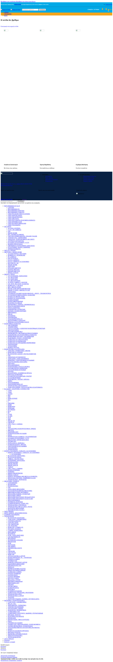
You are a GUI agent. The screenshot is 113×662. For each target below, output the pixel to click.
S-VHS (10, 414)
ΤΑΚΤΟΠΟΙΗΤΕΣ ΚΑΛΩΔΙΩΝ (17, 446)
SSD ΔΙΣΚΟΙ (11, 546)
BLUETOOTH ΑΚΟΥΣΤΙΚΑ (16, 455)
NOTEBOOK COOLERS (15, 540)
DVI (9, 400)
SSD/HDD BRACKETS (15, 548)
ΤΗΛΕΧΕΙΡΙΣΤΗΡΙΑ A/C (15, 384)
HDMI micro (11, 406)
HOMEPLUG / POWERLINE (16, 255)
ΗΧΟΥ (10, 435)
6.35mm (10, 393)
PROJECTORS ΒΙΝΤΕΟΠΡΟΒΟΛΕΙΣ (19, 288)
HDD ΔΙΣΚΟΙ (12, 532)
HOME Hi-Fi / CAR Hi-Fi (15, 285)
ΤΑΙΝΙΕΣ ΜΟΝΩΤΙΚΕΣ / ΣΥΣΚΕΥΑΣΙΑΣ (20, 626)
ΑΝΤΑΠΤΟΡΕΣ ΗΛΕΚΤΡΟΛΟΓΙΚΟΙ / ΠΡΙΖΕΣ (22, 428)
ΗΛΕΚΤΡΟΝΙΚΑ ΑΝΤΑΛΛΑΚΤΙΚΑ (19, 366)
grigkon (24, 199)
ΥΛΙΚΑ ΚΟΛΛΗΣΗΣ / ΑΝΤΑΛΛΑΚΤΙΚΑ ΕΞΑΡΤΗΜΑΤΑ (25, 387)
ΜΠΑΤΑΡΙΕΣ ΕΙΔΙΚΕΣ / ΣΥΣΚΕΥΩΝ (19, 494)
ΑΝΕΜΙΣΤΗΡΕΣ (13, 327)
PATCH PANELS (13, 258)
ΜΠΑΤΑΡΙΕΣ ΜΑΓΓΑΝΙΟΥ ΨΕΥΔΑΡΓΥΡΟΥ (21, 497)
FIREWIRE (11, 403)
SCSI (9, 417)
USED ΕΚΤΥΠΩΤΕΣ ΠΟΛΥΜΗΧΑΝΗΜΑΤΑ (21, 220)
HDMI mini (11, 408)
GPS (9, 231)
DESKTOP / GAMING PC (15, 527)
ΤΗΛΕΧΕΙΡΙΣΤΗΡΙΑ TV (15, 319)
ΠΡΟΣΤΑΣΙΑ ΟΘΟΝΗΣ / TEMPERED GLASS (22, 478)
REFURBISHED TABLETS (16, 212)
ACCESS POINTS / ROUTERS (17, 253)
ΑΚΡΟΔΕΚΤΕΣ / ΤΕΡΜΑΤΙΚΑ (17, 605)
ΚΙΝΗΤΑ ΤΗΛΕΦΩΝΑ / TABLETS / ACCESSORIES (23, 452)
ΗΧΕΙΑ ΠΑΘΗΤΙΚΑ (14, 308)
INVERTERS (12, 484)
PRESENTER (12, 541)
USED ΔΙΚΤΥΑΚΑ (13, 218)
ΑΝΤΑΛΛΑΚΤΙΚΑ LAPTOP (16, 556)
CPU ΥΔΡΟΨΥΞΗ (13, 524)
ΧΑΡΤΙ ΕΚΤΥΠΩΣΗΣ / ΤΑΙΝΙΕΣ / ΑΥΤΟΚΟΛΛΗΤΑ (23, 599)
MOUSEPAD (12, 538)
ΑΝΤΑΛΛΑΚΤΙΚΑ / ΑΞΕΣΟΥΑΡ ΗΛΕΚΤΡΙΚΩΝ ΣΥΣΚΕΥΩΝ (26, 328)
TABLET (10, 467)
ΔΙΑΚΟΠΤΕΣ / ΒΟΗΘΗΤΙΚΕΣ (17, 610)
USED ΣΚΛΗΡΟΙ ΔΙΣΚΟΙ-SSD (17, 223)
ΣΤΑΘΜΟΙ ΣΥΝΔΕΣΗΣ (15, 591)
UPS (9, 487)
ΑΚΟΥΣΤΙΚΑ (12, 292)
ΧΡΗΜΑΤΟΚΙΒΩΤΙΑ (14, 249)
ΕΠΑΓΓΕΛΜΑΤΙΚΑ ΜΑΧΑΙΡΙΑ (17, 362)
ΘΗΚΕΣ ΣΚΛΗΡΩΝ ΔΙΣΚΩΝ (16, 570)
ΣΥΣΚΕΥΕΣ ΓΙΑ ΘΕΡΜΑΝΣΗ (17, 341)
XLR (9, 427)
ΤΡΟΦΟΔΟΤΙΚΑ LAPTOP (16, 595)
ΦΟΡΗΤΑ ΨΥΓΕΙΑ (13, 347)
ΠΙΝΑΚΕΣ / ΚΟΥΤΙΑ (14, 615)
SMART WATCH (13, 465)
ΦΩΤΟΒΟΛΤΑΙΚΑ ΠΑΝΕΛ (16, 510)
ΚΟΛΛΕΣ (11, 371)
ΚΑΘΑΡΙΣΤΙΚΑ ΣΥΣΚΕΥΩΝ (16, 309)
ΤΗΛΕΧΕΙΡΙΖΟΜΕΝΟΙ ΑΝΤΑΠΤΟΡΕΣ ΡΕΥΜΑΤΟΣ (24, 627)
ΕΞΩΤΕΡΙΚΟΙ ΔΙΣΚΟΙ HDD (16, 564)
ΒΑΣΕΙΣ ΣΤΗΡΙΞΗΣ (14, 470)
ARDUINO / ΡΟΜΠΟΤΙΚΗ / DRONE (19, 350)
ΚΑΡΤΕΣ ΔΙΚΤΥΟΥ (14, 269)
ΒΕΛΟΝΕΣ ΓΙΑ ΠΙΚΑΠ (15, 303)
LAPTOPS (11, 207)
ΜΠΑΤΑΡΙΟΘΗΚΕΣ (14, 500)
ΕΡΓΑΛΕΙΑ (11, 363)
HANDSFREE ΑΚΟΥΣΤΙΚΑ (16, 460)
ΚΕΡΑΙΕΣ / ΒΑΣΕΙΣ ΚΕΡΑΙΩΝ (17, 311)
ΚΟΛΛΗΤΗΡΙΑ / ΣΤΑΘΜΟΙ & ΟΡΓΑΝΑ (20, 373)
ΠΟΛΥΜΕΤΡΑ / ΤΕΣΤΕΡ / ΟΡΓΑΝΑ (18, 379)
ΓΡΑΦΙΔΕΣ (11, 471)
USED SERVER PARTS (15, 215)
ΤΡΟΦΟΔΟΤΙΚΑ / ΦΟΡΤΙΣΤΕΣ (17, 479)
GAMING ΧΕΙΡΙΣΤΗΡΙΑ (15, 530)
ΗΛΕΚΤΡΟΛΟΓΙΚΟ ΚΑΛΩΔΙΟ (17, 433)
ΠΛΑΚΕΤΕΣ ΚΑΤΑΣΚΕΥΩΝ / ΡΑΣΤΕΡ (20, 376)
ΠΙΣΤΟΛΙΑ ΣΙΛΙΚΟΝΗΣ (15, 374)
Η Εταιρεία (49, 176)
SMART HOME (12, 233)
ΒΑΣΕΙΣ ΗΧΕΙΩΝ (13, 300)
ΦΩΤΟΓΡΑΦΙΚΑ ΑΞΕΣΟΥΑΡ (16, 320)
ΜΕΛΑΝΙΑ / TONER (14, 580)
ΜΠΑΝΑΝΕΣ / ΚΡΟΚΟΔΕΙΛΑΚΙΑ (18, 440)
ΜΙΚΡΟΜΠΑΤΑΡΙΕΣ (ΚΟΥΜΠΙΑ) (18, 492)
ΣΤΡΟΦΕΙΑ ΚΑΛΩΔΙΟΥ (15, 623)
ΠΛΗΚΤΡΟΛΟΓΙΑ (13, 588)
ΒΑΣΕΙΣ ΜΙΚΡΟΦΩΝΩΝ (15, 301)
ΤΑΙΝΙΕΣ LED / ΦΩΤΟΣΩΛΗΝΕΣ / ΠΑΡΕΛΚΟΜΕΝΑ (24, 624)
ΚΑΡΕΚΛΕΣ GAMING (15, 572)
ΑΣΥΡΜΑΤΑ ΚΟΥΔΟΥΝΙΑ (16, 241)
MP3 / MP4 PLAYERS (14, 287)
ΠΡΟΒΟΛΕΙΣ (12, 618)
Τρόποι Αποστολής (88, 178)
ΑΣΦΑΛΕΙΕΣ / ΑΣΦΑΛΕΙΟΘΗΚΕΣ (18, 358)
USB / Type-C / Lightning (15, 424)
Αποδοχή (19, 660)
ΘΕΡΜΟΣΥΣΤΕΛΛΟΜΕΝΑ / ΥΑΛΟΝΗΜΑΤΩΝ (22, 436)
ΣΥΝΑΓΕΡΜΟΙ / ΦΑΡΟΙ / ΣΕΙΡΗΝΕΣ (19, 247)
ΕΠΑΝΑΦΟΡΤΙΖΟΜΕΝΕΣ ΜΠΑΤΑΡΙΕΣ (20, 490)
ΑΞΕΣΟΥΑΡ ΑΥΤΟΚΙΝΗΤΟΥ (17, 357)
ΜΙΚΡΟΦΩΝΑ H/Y (13, 583)
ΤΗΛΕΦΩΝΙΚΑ (12, 448)
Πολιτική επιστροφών (52, 179)
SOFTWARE (11, 545)
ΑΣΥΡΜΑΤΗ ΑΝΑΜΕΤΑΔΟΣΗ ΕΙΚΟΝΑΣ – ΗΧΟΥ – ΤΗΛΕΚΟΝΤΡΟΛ (29, 293)
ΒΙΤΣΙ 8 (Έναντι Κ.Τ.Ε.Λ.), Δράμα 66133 (12, 184)
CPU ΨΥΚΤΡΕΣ (12, 525)
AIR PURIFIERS (13, 325)
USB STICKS (12, 553)
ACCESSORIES (16, 454)
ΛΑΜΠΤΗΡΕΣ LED (14, 611)
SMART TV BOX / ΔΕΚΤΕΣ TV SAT (19, 290)
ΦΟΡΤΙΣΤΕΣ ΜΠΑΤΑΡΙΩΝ (16, 508)
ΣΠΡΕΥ (10, 381)
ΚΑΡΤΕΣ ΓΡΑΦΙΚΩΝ (14, 573)
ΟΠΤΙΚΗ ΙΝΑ (12, 441)
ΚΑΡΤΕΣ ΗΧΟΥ (13, 575)
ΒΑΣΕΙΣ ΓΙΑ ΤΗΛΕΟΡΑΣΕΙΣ (16, 298)
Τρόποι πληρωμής (88, 179)
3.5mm (10, 392)
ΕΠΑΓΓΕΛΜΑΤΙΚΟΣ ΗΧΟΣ (16, 306)
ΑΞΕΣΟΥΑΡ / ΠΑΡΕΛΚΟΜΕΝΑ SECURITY (21, 239)
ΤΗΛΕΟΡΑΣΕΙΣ (12, 344)
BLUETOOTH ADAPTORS (16, 518)
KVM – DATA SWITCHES (16, 535)
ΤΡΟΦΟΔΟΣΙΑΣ (13, 449)
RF (9, 413)
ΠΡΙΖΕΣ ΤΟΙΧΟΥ (13, 272)
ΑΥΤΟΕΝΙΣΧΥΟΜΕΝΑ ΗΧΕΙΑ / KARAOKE (21, 295)
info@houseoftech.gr (6, 185)
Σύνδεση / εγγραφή (9, 642)
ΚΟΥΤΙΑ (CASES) (13, 578)
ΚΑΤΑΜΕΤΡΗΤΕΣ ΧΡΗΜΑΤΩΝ (17, 368)
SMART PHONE (13, 463)
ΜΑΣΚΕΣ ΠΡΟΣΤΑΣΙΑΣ (15, 244)
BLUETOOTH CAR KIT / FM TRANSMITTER (22, 354)
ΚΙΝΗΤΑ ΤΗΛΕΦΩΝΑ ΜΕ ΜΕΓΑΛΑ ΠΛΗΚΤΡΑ (22, 476)
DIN (9, 397)
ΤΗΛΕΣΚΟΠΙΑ (12, 317)
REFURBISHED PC (14, 209)
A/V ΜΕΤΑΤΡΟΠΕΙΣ (14, 280)
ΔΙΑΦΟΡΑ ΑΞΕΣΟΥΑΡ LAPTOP (17, 562)
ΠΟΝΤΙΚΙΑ (11, 589)
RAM (9, 543)
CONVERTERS (12, 483)
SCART (10, 416)
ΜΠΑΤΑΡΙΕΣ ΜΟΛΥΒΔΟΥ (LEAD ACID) (20, 498)
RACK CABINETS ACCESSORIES (18, 261)
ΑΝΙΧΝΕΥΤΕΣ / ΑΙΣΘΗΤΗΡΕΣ (17, 237)
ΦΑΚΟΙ (10, 629)
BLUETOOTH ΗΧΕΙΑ (14, 457)
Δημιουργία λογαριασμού (8, 655)
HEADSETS (11, 533)
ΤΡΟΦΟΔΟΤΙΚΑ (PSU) (15, 594)
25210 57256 (17, 4)
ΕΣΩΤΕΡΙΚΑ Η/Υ (13, 432)
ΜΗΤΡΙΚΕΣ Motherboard (15, 581)
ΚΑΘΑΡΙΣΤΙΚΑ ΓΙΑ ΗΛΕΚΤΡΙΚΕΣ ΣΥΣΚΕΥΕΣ (22, 335)
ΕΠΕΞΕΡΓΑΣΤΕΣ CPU (14, 565)
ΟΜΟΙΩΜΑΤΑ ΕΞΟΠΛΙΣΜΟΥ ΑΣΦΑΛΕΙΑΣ (21, 245)
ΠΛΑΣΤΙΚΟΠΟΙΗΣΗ (14, 378)
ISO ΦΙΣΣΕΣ (11, 409)
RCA (9, 411)
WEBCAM (11, 554)
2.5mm (10, 390)
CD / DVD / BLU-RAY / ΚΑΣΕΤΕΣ (18, 284)
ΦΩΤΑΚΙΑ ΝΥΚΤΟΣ (14, 632)
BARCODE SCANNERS (15, 352)
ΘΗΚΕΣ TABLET (13, 475)
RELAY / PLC (12, 603)
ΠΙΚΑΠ (10, 314)
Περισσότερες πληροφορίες (9, 660)
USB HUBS (11, 551)
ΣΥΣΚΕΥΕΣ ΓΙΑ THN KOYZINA (18, 339)
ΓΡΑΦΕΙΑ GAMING (14, 559)
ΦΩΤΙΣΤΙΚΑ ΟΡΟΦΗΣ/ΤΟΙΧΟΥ (17, 634)
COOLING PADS (13, 522)
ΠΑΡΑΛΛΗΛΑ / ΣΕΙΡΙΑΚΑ (16, 443)
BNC (9, 395)
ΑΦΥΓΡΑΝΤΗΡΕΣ (13, 330)
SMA (9, 419)
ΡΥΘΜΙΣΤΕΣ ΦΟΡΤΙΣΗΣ (15, 502)
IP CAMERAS (12, 257)
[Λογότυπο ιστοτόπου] (6, 9)
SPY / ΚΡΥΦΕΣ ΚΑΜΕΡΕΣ (16, 234)
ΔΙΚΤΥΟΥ (11, 430)
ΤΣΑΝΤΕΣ (11, 597)
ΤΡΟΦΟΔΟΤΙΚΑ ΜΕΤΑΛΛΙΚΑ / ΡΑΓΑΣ (20, 506)
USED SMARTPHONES (15, 217)
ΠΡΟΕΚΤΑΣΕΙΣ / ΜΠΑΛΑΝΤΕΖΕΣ (18, 619)
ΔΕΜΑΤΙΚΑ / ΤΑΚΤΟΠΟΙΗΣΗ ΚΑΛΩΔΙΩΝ (21, 360)
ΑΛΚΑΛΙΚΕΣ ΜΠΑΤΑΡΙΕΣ (16, 489)
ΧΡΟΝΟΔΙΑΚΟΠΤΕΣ (14, 637)
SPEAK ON (11, 420)
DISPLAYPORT (12, 398)
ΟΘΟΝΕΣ (11, 584)
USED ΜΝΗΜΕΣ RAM (15, 222)
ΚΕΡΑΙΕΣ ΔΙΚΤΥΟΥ (14, 271)
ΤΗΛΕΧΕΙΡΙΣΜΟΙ (13, 382)
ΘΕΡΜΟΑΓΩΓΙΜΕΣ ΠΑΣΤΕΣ (17, 568)
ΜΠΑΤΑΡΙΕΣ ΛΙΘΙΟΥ (14, 495)
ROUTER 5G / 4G (13, 263)
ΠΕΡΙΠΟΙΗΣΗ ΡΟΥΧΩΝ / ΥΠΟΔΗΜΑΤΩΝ (21, 336)
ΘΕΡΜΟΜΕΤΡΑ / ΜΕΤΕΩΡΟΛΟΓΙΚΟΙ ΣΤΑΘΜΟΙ (23, 333)
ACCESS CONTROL (14, 228)
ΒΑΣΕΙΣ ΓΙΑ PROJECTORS (16, 296)
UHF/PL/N (11, 422)
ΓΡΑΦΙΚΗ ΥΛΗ (12, 560)
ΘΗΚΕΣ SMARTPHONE (15, 473)
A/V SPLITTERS (13, 277)
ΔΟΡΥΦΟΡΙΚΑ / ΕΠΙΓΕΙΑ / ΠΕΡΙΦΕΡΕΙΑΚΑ (21, 304)
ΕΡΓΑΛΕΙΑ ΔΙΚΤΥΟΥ (14, 268)
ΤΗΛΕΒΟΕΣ (11, 315)
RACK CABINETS (13, 260)
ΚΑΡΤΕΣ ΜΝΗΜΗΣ (14, 576)
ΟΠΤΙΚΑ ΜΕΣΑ (13, 586)
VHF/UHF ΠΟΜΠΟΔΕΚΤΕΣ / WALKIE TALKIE (22, 236)
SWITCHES (11, 266)
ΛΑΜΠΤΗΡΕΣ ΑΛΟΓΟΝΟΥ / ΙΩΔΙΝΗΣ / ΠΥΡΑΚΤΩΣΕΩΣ (25, 613)
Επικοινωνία (49, 181)
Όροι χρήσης (49, 178)
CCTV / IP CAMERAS (14, 230)
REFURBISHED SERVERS (16, 210)
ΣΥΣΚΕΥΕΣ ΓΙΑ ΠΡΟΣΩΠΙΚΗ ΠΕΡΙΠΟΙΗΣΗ (21, 343)
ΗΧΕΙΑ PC (11, 567)
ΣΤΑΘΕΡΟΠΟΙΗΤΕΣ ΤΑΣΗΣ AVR (18, 503)
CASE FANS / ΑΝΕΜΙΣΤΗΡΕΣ (17, 519)
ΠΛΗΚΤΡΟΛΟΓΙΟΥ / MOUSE (17, 444)
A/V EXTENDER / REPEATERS (17, 276)
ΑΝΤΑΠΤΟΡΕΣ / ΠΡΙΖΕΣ (15, 608)
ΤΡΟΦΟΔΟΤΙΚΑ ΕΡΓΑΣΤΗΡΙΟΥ (18, 385)
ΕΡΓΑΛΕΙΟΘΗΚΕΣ (13, 365)
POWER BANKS (13, 462)
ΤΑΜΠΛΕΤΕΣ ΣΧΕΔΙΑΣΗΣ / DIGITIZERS (20, 592)
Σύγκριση (7, 640)
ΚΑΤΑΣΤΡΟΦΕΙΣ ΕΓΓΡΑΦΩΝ (17, 370)
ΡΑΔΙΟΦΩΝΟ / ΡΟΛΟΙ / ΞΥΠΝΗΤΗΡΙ (19, 338)
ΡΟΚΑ (10, 621)
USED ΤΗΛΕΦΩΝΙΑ (14, 225)
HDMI (10, 405)
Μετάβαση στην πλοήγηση (8, 1)
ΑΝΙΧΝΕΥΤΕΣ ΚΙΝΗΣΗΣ (16, 607)
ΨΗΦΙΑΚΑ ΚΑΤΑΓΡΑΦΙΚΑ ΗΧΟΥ (18, 322)
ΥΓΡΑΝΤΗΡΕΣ (12, 346)
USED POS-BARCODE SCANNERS (19, 214)
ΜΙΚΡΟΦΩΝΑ (12, 312)
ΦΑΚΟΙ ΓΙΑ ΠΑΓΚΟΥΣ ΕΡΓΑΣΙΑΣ (18, 631)
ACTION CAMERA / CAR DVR (17, 282)
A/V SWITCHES (13, 279)
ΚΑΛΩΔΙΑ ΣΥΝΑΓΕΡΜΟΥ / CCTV (18, 242)
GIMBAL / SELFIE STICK (16, 459)
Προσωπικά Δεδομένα (89, 176)
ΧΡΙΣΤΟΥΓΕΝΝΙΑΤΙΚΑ (15, 635)
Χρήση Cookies (87, 181)
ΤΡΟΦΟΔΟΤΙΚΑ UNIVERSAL (17, 505)
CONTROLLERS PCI (14, 521)
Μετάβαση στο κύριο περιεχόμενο (25, 1)
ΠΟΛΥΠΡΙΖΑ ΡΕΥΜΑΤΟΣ (16, 616)
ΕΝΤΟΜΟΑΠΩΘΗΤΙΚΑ (15, 331)
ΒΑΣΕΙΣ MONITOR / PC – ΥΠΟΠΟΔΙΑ (20, 557)
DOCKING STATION (14, 529)
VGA (9, 425)
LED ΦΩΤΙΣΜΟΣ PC (14, 537)
